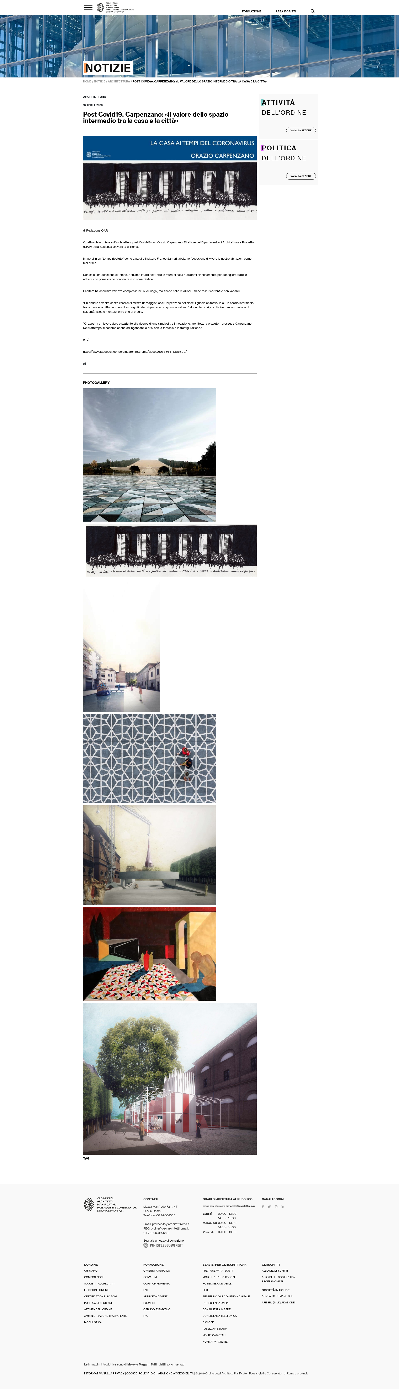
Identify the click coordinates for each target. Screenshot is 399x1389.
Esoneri (149, 1302)
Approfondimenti (155, 1296)
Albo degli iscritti (275, 1270)
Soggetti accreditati (99, 1283)
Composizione (94, 1277)
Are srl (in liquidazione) (279, 1302)
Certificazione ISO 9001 (100, 1296)
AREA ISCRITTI (286, 11)
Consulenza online (216, 1302)
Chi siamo (90, 1270)
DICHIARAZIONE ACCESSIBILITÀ (172, 1373)
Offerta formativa (156, 1270)
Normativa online (215, 1341)
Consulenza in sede (217, 1309)
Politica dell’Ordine (98, 1302)
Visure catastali (214, 1335)
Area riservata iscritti (218, 1270)
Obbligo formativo (156, 1309)
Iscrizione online (96, 1290)
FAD (145, 1290)
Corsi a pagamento (156, 1283)
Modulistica (93, 1322)
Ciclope (208, 1322)
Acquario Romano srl (277, 1296)
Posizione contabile (217, 1283)
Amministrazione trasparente (105, 1315)
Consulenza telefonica (220, 1315)
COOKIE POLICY (137, 1373)
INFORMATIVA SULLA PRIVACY (104, 1373)
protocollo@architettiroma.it (240, 1206)
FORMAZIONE (251, 11)
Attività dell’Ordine (98, 1309)
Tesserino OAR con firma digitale (226, 1296)
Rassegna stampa (215, 1328)
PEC (205, 1290)
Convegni (150, 1277)
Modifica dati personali (219, 1277)
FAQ (145, 1315)
